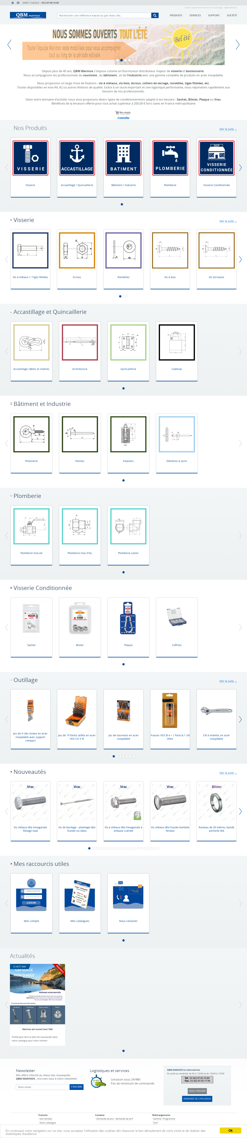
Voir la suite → (228, 129)
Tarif (155, 1122)
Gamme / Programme (164, 1118)
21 (154, 848)
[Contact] (18, 2)
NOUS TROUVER (197, 1090)
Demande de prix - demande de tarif (114, 1118)
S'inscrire (76, 1086)
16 (138, 848)
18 (145, 848)
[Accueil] (12, 2)
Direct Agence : (41, 2)
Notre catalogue (48, 1122)
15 (135, 848)
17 (141, 848)
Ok (231, 1130)
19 (148, 848)
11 (122, 848)
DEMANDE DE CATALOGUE (197, 1098)
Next (236, 44)
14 (132, 848)
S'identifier (123, 117)
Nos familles (46, 1118)
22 (158, 848)
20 (151, 848)
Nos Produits (30, 128)
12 (125, 848)
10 (119, 848)
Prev (11, 44)
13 (128, 848)
